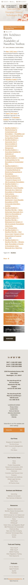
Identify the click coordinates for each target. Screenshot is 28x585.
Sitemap (14, 417)
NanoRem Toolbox (11, 79)
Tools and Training (14, 544)
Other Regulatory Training (14, 554)
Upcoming (14, 494)
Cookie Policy (14, 409)
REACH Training (14, 552)
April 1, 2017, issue (11, 113)
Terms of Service (14, 411)
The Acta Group (14, 444)
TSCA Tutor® (14, 548)
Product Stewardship (14, 465)
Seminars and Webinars (14, 490)
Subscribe (9, 338)
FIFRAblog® (14, 523)
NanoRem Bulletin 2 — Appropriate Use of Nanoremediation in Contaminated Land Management (12, 144)
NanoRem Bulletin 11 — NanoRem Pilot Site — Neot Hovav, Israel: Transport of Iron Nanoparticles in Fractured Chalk (14, 234)
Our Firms (14, 438)
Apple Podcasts (14, 569)
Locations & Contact (14, 405)
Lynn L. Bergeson (10, 47)
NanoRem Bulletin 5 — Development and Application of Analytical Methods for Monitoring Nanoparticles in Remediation (14, 170)
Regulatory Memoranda (14, 509)
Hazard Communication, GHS (14, 467)
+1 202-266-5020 (16, 364)
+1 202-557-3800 (16, 362)
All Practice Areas (14, 483)
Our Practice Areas (14, 457)
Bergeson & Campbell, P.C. (14, 442)
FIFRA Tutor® (14, 550)
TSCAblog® (14, 521)
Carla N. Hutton (19, 47)
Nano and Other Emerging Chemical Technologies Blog (13, 27)
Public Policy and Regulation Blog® (14, 525)
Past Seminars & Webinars (14, 498)
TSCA (14, 461)
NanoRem (13, 252)
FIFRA (14, 463)
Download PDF (19, 26)
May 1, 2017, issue (11, 51)
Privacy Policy (14, 407)
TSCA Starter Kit (14, 556)
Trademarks (14, 415)
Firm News (14, 450)
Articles (14, 535)
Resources (14, 505)
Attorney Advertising (14, 413)
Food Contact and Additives (14, 477)
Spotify (14, 571)
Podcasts (14, 563)
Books (14, 537)
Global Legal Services (14, 479)
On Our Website (14, 567)
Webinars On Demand (14, 496)
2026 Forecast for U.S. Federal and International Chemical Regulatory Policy (14, 517)
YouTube (14, 573)
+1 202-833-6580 (16, 366)
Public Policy (14, 481)
